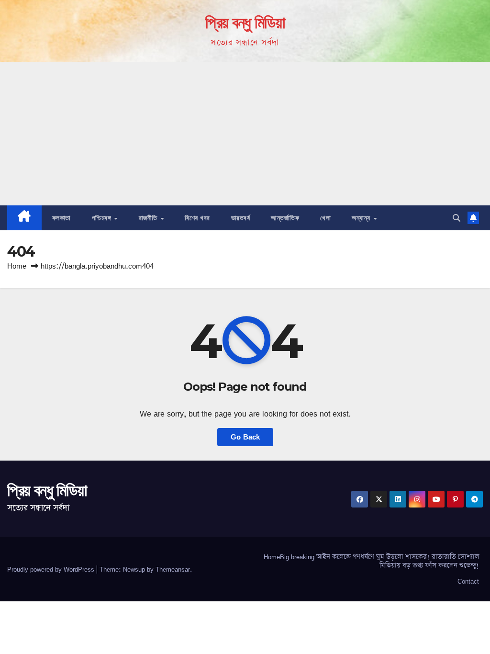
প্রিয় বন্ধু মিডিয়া (245, 22)
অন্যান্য (362, 218)
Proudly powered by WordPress (51, 569)
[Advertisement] (245, 134)
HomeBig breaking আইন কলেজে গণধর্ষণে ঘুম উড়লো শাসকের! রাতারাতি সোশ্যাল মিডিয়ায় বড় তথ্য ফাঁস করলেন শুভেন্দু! (371, 561)
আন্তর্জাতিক (285, 218)
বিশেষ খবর (197, 218)
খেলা (325, 218)
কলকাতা (61, 218)
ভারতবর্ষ (240, 218)
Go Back (245, 436)
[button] (456, 218)
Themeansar (173, 569)
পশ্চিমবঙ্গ (102, 218)
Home (16, 265)
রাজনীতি (149, 218)
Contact (468, 581)
